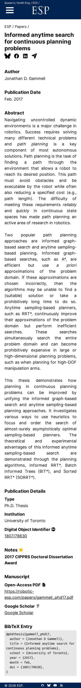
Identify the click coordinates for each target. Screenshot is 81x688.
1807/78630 (15, 536)
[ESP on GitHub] (42, 685)
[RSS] (61, 685)
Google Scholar (19, 612)
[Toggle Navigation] (9, 10)
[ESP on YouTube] (55, 685)
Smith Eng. (23, 2)
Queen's (9, 2)
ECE (35, 2)
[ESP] (40, 10)
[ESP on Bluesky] (48, 685)
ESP (7, 26)
